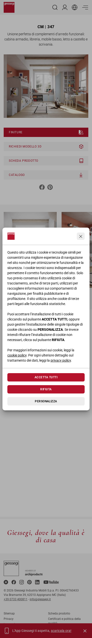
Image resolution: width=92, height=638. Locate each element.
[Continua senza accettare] (81, 236)
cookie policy (16, 355)
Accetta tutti (46, 377)
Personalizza (46, 401)
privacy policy (61, 360)
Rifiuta (46, 389)
